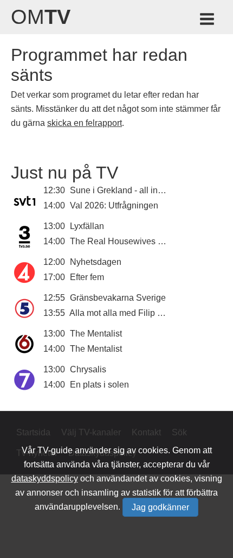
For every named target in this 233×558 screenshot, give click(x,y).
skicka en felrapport (84, 123)
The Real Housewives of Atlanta (131, 241)
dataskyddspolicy (44, 478)
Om (40, 16)
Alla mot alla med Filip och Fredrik (134, 313)
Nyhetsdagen (95, 262)
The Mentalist (96, 333)
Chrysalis (88, 369)
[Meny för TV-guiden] (208, 21)
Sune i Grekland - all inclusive (127, 190)
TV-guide (55, 450)
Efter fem (87, 277)
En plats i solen (99, 384)
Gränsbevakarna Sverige (118, 297)
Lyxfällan (87, 226)
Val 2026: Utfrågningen (114, 205)
